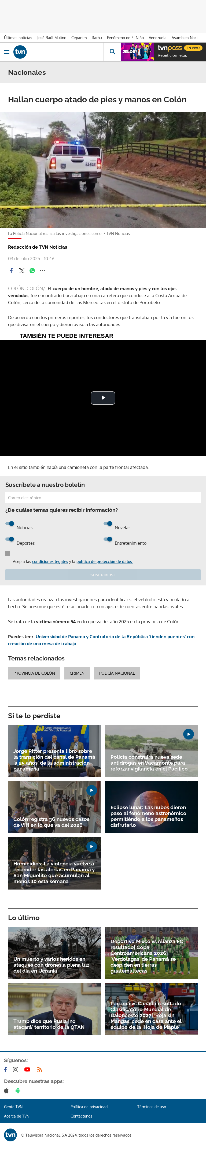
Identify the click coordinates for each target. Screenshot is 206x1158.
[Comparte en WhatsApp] (32, 270)
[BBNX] (10, 1135)
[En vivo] (160, 47)
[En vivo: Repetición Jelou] (137, 52)
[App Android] (19, 1090)
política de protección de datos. (104, 561)
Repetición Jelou (172, 55)
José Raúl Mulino (51, 37)
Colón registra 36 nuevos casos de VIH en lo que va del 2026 (51, 822)
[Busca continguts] (112, 52)
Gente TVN (13, 1106)
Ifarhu (97, 37)
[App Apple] (7, 1090)
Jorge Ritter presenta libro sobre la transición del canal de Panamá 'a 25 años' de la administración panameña (54, 760)
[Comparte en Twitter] (21, 270)
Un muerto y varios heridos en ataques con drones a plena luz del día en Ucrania (51, 965)
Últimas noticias (18, 37)
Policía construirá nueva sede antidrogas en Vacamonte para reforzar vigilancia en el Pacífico (149, 763)
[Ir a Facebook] (6, 1069)
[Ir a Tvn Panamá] (58, 52)
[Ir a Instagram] (16, 1069)
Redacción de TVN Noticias (37, 247)
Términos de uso (151, 1106)
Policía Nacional (117, 673)
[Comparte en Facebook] (11, 270)
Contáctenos (81, 1116)
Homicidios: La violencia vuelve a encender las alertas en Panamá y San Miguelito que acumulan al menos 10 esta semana (54, 872)
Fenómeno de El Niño (125, 37)
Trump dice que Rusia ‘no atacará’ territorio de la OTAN (49, 1024)
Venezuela (158, 37)
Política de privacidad (89, 1106)
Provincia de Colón (34, 673)
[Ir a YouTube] (28, 1069)
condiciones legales (50, 561)
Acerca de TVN (16, 1116)
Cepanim (79, 37)
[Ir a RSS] (40, 1069)
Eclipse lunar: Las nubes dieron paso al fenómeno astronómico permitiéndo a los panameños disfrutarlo (148, 816)
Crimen (77, 673)
